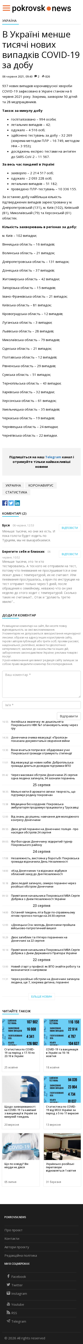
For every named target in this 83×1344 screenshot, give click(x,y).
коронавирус (40, 485)
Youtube (17, 1304)
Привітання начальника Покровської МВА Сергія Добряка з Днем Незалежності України (45, 897)
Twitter (17, 1285)
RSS (14, 1313)
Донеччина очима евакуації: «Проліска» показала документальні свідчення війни (40, 739)
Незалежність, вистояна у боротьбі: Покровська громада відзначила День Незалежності (45, 860)
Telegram (53, 457)
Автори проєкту (16, 1247)
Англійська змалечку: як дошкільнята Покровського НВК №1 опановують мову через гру (44, 725)
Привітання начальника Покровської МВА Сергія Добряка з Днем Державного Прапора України (45, 951)
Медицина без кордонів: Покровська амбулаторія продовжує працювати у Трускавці (45, 805)
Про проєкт (13, 1230)
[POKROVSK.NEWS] (41, 7)
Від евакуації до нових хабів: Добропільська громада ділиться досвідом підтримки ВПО (42, 764)
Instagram (19, 1293)
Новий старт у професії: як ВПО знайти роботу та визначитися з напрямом (45, 968)
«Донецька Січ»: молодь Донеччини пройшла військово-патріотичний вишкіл (43, 926)
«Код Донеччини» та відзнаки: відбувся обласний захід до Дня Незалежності (39, 872)
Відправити (69, 716)
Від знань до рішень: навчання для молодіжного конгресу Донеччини (45, 818)
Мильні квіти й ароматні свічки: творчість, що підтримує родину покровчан (43, 793)
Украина (13, 485)
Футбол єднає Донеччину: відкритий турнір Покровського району (41, 843)
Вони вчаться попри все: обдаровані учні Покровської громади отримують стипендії (41, 751)
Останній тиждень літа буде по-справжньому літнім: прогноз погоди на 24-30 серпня (43, 914)
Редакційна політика (20, 1255)
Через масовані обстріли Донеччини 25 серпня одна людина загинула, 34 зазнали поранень (44, 776)
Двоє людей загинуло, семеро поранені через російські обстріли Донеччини (43, 885)
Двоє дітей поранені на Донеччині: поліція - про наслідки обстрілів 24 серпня (44, 830)
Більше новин (41, 996)
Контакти (11, 1238)
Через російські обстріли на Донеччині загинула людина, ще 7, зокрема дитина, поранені (45, 980)
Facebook (18, 1276)
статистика (16, 492)
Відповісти (70, 528)
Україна (9, 20)
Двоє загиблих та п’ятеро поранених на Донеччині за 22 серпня (39, 939)
